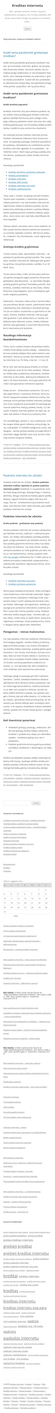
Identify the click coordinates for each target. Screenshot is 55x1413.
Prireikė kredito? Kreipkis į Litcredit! (18, 1171)
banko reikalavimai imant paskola (15, 1232)
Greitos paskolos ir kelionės (14, 834)
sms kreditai (9, 1358)
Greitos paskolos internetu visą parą (18, 844)
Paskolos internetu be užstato (22, 475)
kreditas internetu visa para (34, 451)
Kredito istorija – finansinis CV (15, 1212)
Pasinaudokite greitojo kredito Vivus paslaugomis (24, 1181)
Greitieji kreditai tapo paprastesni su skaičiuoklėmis (24, 1132)
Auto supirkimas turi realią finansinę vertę (20, 1008)
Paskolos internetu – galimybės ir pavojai (20, 983)
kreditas (10, 1290)
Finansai (14, 1404)
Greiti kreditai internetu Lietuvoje (17, 1142)
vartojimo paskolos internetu (14, 1367)
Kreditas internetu (27, 5)
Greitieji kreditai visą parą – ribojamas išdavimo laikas (25, 973)
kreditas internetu (14, 451)
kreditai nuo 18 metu (11, 1285)
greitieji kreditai (9, 448)
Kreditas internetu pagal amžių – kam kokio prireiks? (25, 1087)
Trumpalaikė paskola (12, 1102)
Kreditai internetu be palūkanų (16, 851)
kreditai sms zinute (29, 1284)
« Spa (15, 915)
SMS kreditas (8, 1107)
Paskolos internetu (11, 840)
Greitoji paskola (33, 1398)
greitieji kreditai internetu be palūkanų (17, 1259)
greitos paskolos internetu (16, 1262)
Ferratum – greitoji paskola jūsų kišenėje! (20, 1176)
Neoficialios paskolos (12, 1082)
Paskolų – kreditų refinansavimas (17, 1201)
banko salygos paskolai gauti (39, 1232)
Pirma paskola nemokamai (14, 931)
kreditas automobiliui (27, 1292)
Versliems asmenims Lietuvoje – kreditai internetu (24, 820)
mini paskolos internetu (14, 1321)
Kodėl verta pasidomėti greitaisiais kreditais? (25, 54)
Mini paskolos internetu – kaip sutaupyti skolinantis (25, 959)
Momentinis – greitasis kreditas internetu (20, 949)
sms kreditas (22, 1358)
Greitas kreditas (25, 1391)
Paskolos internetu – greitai (14, 1127)
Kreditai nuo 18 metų (12, 978)
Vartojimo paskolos (27, 1408)
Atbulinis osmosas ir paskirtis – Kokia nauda (21, 1038)
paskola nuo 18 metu (30, 1326)
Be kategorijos (9, 864)
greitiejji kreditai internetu (28, 448)
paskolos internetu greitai (27, 454)
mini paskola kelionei (11, 1316)
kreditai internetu (29, 1276)
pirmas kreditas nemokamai (38, 1355)
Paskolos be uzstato (27, 1404)
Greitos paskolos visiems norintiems (18, 926)
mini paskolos (9, 778)
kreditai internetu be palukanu (14, 1281)
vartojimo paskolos (33, 1364)
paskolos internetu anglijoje (34, 1344)
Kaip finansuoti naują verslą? (15, 1068)
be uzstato (13, 557)
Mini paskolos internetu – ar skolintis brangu (22, 1191)
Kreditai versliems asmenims (22, 584)
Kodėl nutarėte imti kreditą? (15, 837)
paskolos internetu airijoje (13, 1344)
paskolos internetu (32, 778)
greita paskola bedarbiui (15, 1235)
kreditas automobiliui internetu (15, 1296)
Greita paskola (39, 1391)
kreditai (42, 448)
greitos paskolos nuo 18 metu (14, 1270)
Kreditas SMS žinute (18, 182)
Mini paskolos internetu (13, 1158)
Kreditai (17, 444)
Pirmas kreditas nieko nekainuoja (17, 1117)
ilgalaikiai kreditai (32, 1270)
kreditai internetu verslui (36, 1281)
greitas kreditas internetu (39, 444)
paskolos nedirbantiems (15, 1354)
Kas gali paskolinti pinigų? (14, 1112)
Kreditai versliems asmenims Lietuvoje (26, 172)
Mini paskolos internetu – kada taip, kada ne (21, 1063)
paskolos (19, 778)
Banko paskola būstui (12, 1137)
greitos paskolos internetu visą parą (20, 1266)
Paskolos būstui (26, 1387)
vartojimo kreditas (14, 1363)
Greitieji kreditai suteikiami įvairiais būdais (20, 823)
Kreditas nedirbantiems (19, 189)
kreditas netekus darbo (11, 1313)
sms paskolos (12, 785)
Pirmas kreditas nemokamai (15, 1207)
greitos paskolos (41, 1258)
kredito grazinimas (28, 1313)
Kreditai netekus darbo (13, 847)
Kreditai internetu (40, 1387)
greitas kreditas (35, 1235)
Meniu (27, 29)
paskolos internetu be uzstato (17, 1347)
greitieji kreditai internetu (26, 1253)
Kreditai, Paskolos (35, 1401)
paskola (33, 1321)
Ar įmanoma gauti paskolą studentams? (20, 936)
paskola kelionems (10, 1327)
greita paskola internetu (39, 775)
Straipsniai (23, 1394)
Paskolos (17, 775)
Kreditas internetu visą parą (21, 185)
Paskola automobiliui (18, 175)
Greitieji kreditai (9, 854)
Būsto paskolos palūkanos (14, 1147)
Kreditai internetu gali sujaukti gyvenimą (20, 1196)
